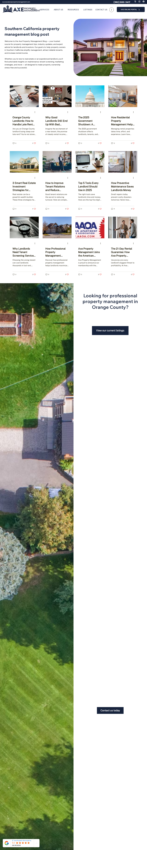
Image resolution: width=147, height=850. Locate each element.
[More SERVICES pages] (50, 9)
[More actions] (35, 112)
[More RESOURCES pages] (79, 9)
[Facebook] (143, 1)
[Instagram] (139, 1)
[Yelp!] (135, 1)
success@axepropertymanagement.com (16, 2)
